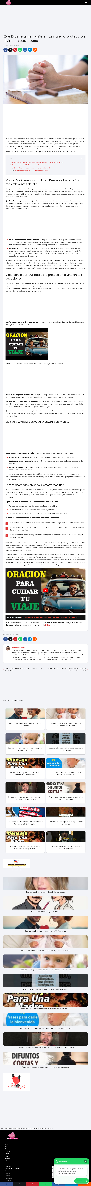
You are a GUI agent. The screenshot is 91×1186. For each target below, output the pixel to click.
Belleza (7, 1151)
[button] (85, 1161)
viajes (7, 1154)
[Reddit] (35, 50)
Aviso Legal (8, 1173)
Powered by (52, 1172)
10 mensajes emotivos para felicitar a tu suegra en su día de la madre (23, 669)
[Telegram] (30, 50)
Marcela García (18, 647)
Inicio (6, 1144)
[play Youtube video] (45, 590)
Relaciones (8, 1149)
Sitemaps (8, 1176)
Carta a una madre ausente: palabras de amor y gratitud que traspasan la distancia (67, 669)
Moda (7, 1146)
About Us (8, 1166)
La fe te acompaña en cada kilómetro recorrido (31, 171)
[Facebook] (5, 50)
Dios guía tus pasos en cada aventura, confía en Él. (32, 168)
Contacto (8, 1180)
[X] (10, 50)
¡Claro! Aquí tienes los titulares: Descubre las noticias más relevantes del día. (37, 162)
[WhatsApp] (20, 50)
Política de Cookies (11, 1171)
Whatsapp (8, 1161)
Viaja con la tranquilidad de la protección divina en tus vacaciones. (35, 165)
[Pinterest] (15, 50)
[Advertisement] (45, 19)
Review (7, 1156)
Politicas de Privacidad (12, 1168)
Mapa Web (8, 1178)
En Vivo (7, 1158)
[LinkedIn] (25, 50)
